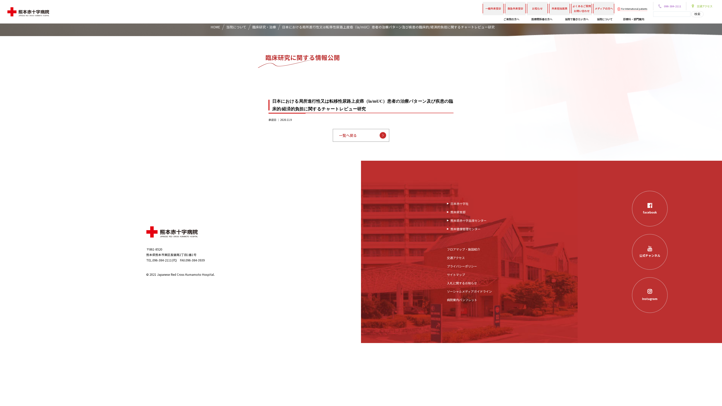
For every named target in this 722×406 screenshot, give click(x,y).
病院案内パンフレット (462, 300)
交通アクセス (456, 257)
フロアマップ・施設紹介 (463, 249)
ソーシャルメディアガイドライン (469, 291)
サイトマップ (456, 274)
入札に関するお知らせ (462, 283)
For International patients (634, 8)
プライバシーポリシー (462, 266)
